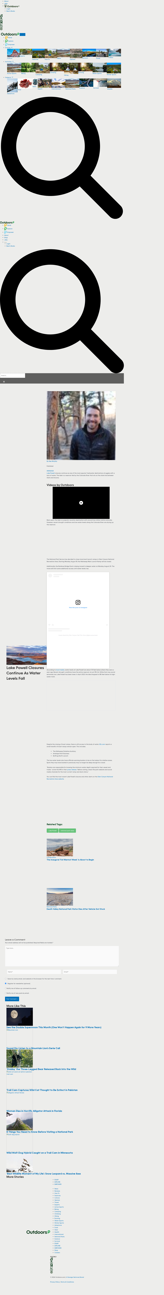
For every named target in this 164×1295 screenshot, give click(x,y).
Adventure (10, 93)
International (56, 89)
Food (19, 89)
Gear (34, 86)
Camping (39, 74)
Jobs (5, 3)
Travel (98, 58)
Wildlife (109, 89)
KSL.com (102, 744)
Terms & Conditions (67, 1282)
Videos (110, 57)
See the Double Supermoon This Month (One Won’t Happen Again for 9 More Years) (53, 1027)
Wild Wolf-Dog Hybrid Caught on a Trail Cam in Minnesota (39, 1152)
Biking (23, 73)
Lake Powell (53, 830)
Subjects (8, 77)
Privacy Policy (55, 1282)
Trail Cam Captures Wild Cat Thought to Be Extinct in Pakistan (42, 1089)
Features (35, 59)
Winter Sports (111, 74)
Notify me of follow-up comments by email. (21, 988)
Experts (22, 56)
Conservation (51, 857)
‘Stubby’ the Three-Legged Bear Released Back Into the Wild (41, 1069)
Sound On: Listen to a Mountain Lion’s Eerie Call (33, 1048)
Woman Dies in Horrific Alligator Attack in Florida (34, 1110)
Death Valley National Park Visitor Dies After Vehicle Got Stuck (76, 909)
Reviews (85, 58)
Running (81, 72)
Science (82, 88)
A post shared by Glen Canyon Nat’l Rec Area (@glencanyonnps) (78, 635)
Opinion (72, 59)
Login (8, 9)
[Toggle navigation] (22, 34)
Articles (8, 47)
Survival (96, 88)
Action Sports (11, 73)
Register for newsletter (18, 983)
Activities (8, 61)
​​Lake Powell (51, 473)
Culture (9, 58)
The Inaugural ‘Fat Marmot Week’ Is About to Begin (70, 860)
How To (47, 59)
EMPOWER (57, 1184)
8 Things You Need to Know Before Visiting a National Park (39, 1131)
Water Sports (97, 73)
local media (60, 670)
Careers (57, 1252)
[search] (12, 375)
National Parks (70, 89)
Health (40, 89)
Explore (10, 41)
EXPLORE (57, 1182)
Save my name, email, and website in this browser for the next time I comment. (35, 979)
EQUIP (56, 1179)
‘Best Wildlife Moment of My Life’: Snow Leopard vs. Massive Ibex (43, 1173)
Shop (6, 237)
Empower (11, 44)
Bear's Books (10, 11)
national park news (67, 830)
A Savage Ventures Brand (75, 1277)
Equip (10, 37)
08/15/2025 (50, 471)
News (59, 58)
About (6, 1)
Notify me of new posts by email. (18, 993)
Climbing (53, 72)
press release (71, 769)
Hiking (66, 75)
